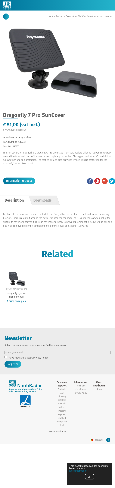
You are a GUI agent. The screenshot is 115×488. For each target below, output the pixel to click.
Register (12, 364)
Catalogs (62, 399)
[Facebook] (90, 181)
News (99, 389)
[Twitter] (112, 181)
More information (78, 471)
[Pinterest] (97, 181)
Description (14, 200)
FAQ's (62, 392)
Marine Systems (56, 16)
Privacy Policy (40, 357)
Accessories (106, 16)
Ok (89, 477)
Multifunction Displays (88, 16)
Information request (19, 181)
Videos (62, 407)
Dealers (62, 410)
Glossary (62, 396)
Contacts (62, 389)
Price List (62, 403)
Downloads (42, 200)
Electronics (71, 16)
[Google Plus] (105, 181)
